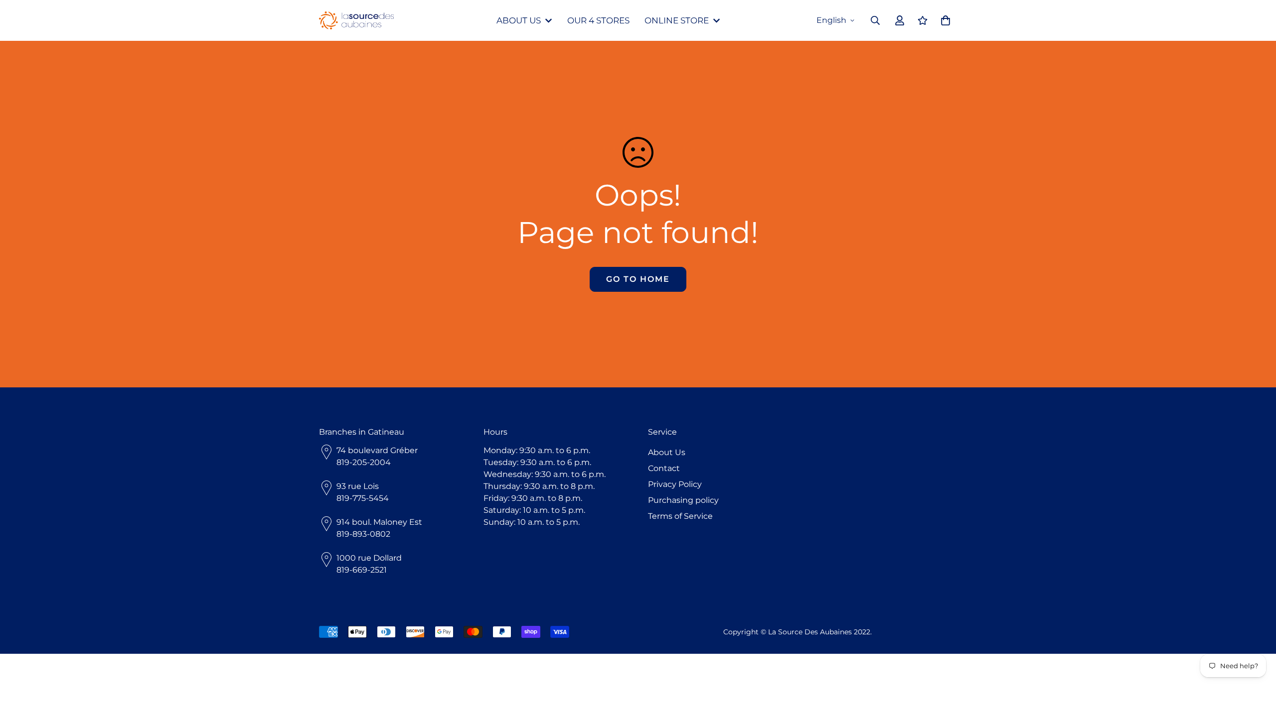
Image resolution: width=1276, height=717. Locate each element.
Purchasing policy (683, 500)
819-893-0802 (363, 534)
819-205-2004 (363, 462)
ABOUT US (518, 20)
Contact (664, 468)
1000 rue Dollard (369, 558)
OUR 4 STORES (598, 20)
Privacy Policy (675, 484)
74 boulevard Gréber (377, 450)
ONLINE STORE (676, 20)
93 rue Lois (357, 486)
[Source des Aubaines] (356, 20)
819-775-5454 (362, 498)
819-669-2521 (361, 570)
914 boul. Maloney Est (379, 522)
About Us (666, 452)
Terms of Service (680, 516)
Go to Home (638, 279)
